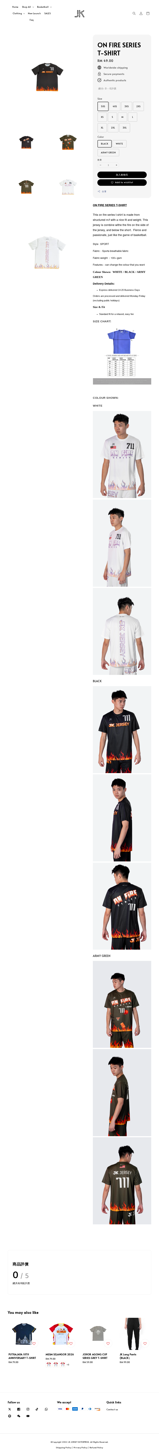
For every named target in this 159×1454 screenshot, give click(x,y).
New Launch (34, 13)
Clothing (17, 13)
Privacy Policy (80, 1447)
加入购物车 (122, 174)
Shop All (26, 7)
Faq (32, 19)
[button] (134, 13)
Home (15, 6)
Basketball (43, 7)
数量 (100, 159)
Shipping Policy (63, 1447)
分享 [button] (104, 191)
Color (101, 136)
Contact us (112, 1409)
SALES (47, 13)
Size (100, 98)
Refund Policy (96, 1447)
